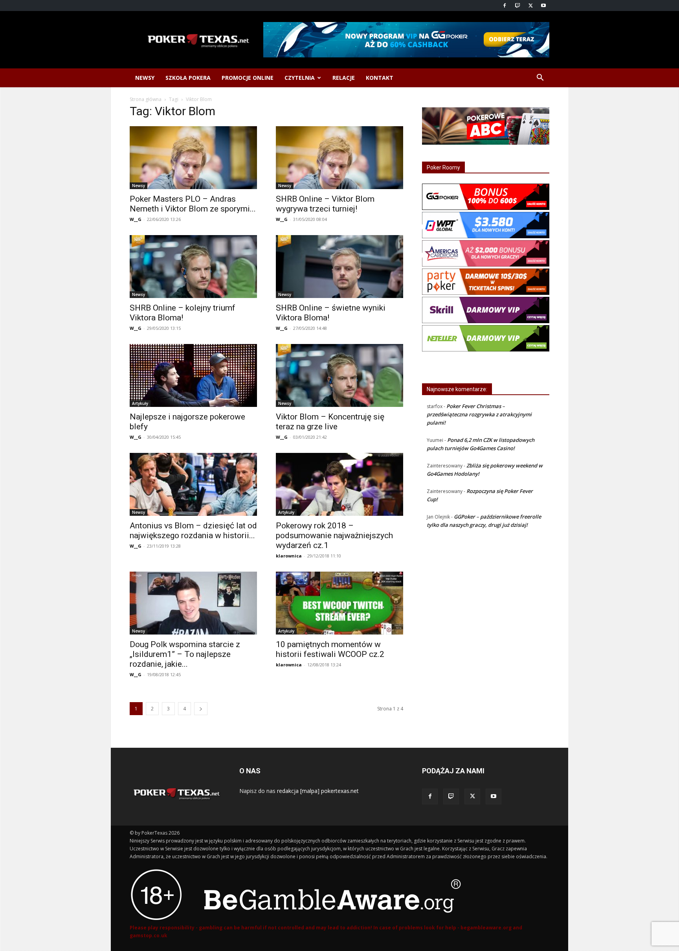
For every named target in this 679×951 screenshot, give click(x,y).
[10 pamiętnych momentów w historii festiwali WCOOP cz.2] (339, 603)
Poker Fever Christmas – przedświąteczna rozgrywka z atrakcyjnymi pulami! (479, 414)
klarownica (289, 556)
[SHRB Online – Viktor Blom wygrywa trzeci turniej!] (339, 157)
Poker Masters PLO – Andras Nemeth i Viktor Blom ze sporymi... (193, 203)
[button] (539, 78)
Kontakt (379, 77)
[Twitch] (517, 5)
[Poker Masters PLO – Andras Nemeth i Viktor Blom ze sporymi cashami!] (193, 157)
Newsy (144, 77)
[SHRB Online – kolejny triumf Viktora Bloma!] (193, 266)
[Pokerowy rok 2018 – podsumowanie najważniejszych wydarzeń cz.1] (339, 484)
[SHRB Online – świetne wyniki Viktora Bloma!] (339, 266)
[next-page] (200, 708)
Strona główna (145, 99)
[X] (530, 5)
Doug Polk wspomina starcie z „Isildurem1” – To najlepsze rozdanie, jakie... (185, 654)
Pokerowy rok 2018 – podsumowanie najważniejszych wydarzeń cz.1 (334, 535)
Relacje (343, 77)
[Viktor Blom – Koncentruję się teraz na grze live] (339, 375)
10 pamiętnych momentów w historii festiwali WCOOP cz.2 (330, 649)
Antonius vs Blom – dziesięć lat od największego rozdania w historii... (193, 530)
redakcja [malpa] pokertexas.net (318, 791)
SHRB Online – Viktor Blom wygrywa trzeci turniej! (325, 203)
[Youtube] (543, 5)
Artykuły (140, 403)
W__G (135, 219)
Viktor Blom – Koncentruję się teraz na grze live (330, 421)
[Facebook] (504, 5)
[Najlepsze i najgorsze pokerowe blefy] (193, 375)
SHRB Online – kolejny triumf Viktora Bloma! (182, 312)
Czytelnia (299, 77)
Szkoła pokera (188, 77)
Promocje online (247, 77)
